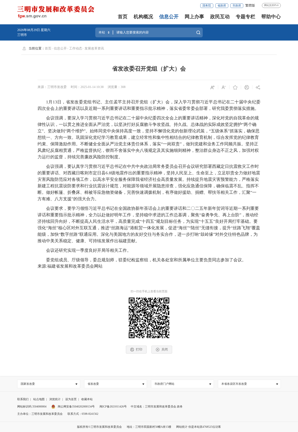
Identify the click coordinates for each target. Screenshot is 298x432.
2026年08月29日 (29, 30)
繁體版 (250, 5)
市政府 (237, 5)
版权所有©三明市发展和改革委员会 (99, 426)
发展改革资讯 (94, 48)
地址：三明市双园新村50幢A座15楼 (149, 426)
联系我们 (23, 399)
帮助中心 (271, 16)
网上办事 (194, 16)
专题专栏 (245, 16)
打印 (139, 349)
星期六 (45, 30)
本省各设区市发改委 (234, 383)
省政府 (222, 5)
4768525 (207, 426)
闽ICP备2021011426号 (113, 406)
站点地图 (39, 399)
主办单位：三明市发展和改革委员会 (40, 413)
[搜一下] (198, 32)
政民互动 (220, 16)
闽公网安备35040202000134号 (76, 406)
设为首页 (71, 399)
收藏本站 (87, 399)
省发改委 (93, 383)
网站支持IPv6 (271, 5)
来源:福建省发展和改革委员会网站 (70, 266)
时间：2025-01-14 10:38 (87, 87)
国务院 (207, 5)
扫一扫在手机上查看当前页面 (149, 291)
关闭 (164, 349)
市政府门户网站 (164, 383)
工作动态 (75, 48)
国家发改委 (28, 383)
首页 (123, 16)
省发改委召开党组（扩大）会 (149, 68)
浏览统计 (55, 399)
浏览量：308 (116, 87)
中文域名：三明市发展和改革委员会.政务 (157, 406)
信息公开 (169, 16)
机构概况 (143, 16)
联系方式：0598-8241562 (83, 413)
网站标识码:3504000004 (31, 406)
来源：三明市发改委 (52, 87)
